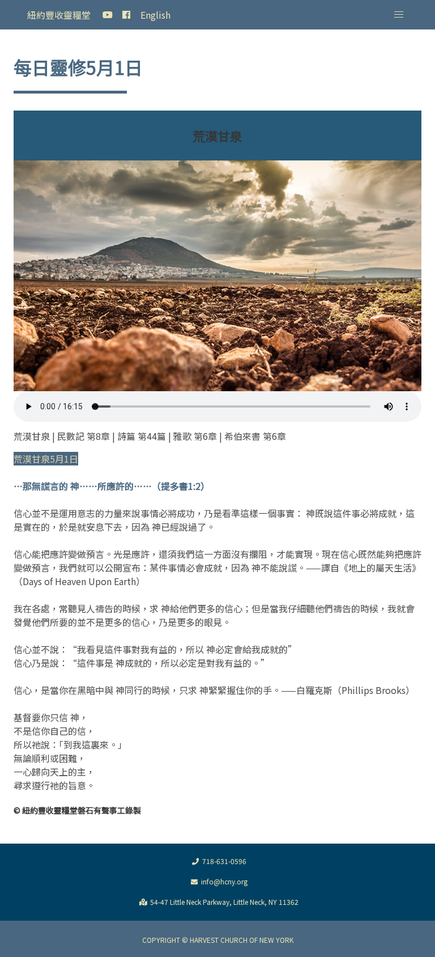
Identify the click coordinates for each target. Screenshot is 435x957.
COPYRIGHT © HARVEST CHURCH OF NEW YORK (217, 940)
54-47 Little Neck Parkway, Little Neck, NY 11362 (224, 902)
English (155, 15)
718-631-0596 (224, 861)
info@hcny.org (224, 881)
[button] (398, 14)
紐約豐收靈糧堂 (59, 15)
